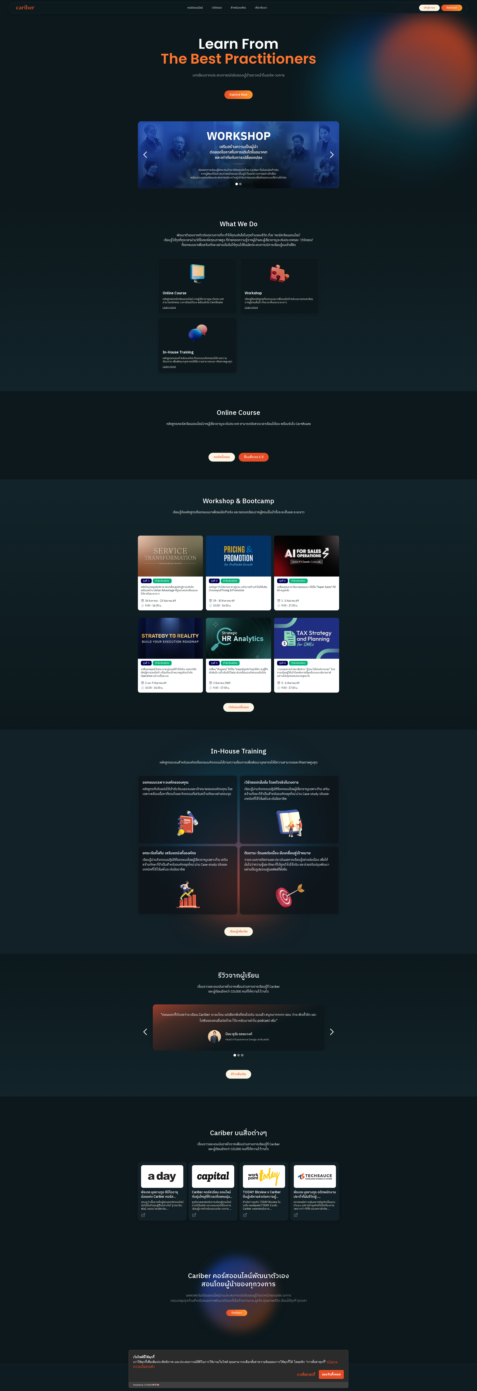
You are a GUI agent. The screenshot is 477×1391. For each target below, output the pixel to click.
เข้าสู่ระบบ (429, 8)
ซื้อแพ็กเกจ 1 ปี (253, 457)
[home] (25, 7)
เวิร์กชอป (217, 8)
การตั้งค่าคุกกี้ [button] (306, 1374)
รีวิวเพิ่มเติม (238, 1074)
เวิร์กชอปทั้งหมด (238, 707)
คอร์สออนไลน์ (195, 8)
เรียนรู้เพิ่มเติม (239, 931)
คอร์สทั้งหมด (222, 457)
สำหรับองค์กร (238, 8)
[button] (145, 154)
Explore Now (238, 94)
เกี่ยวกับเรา (261, 8)
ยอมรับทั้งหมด (331, 1374)
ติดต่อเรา (451, 8)
